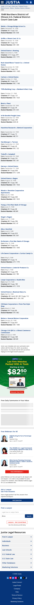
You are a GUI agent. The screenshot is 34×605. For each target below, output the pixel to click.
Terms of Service (17, 595)
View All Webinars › (17, 472)
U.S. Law (8, 6)
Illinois (12, 8)
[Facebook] (13, 578)
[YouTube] (10, 578)
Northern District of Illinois (22, 8)
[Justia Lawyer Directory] (26, 578)
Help (17, 592)
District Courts (5, 8)
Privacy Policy (17, 598)
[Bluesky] (21, 578)
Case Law (14, 6)
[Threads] (18, 578)
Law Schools (7, 550)
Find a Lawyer (6, 508)
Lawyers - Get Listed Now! (17, 522)
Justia (2, 6)
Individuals (6, 541)
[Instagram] (16, 578)
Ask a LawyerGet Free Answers (8, 490)
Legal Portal (17, 585)
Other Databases (8, 563)
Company (17, 588)
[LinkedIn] (8, 578)
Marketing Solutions (10, 567)
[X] (23, 578)
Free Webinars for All (9, 432)
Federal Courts (23, 6)
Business (5, 545)
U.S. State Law (7, 558)
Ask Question (17, 500)
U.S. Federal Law (8, 554)
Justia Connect (17, 582)
